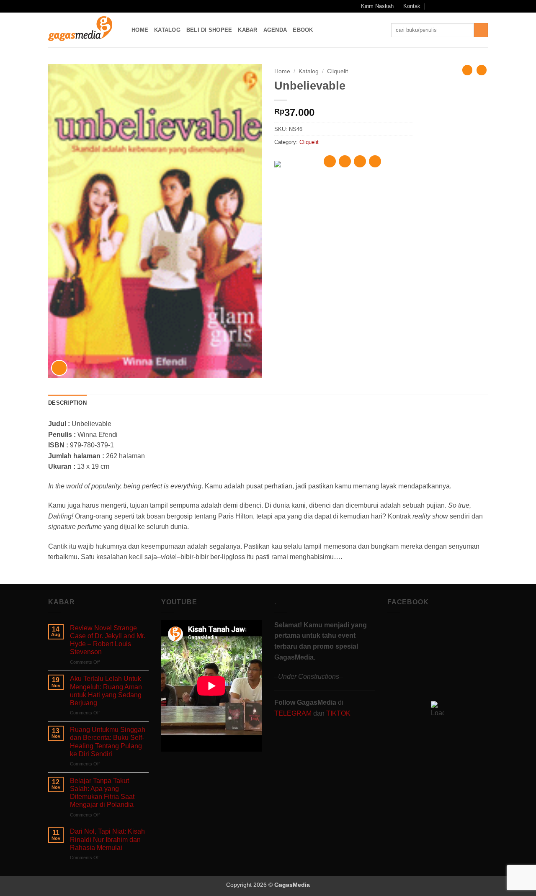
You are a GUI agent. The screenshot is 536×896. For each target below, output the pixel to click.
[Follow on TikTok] (459, 6)
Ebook (303, 30)
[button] (432, 6)
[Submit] (481, 30)
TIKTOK (338, 713)
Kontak (411, 6)
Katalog (167, 30)
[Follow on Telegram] (483, 6)
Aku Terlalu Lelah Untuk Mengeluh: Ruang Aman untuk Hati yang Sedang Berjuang (106, 690)
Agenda (275, 30)
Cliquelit (337, 71)
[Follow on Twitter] (467, 6)
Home (139, 30)
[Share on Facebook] (330, 161)
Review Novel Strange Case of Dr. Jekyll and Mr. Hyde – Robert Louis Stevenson (107, 640)
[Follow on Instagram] (451, 6)
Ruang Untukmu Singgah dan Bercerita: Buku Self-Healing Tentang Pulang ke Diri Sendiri (107, 741)
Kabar (247, 30)
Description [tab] (67, 403)
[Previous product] (481, 70)
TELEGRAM (293, 713)
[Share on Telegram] (375, 161)
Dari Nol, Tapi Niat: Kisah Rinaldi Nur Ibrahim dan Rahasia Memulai (107, 839)
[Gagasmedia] (83, 30)
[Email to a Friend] (360, 161)
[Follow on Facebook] (443, 6)
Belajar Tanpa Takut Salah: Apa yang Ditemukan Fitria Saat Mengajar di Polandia (102, 793)
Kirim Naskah (377, 6)
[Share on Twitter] (345, 161)
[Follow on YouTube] (475, 6)
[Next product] (467, 70)
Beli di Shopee (209, 30)
